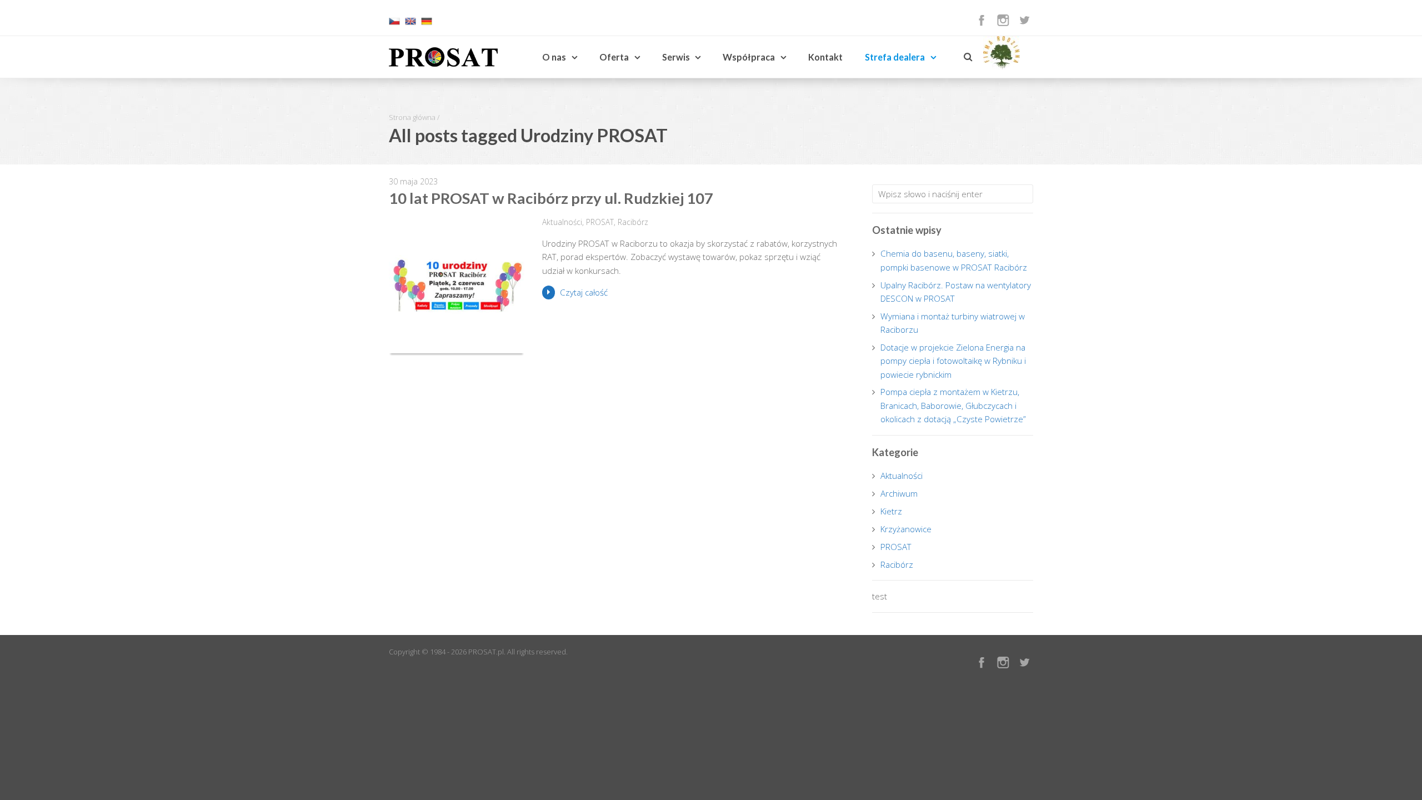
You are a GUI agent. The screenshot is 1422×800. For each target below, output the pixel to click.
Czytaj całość (584, 292)
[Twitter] (1024, 20)
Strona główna (412, 117)
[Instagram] (1003, 20)
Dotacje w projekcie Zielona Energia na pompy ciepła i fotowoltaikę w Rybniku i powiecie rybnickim (953, 361)
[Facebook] (981, 20)
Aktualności (562, 222)
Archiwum (899, 493)
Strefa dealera (895, 57)
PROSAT (600, 222)
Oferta (614, 57)
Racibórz (633, 222)
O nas (554, 57)
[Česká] (394, 24)
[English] (410, 24)
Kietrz (891, 511)
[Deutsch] (426, 24)
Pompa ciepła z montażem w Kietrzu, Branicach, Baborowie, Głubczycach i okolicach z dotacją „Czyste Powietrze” (953, 405)
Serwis (676, 57)
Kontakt (825, 57)
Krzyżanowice (906, 528)
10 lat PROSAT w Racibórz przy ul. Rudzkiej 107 (551, 198)
